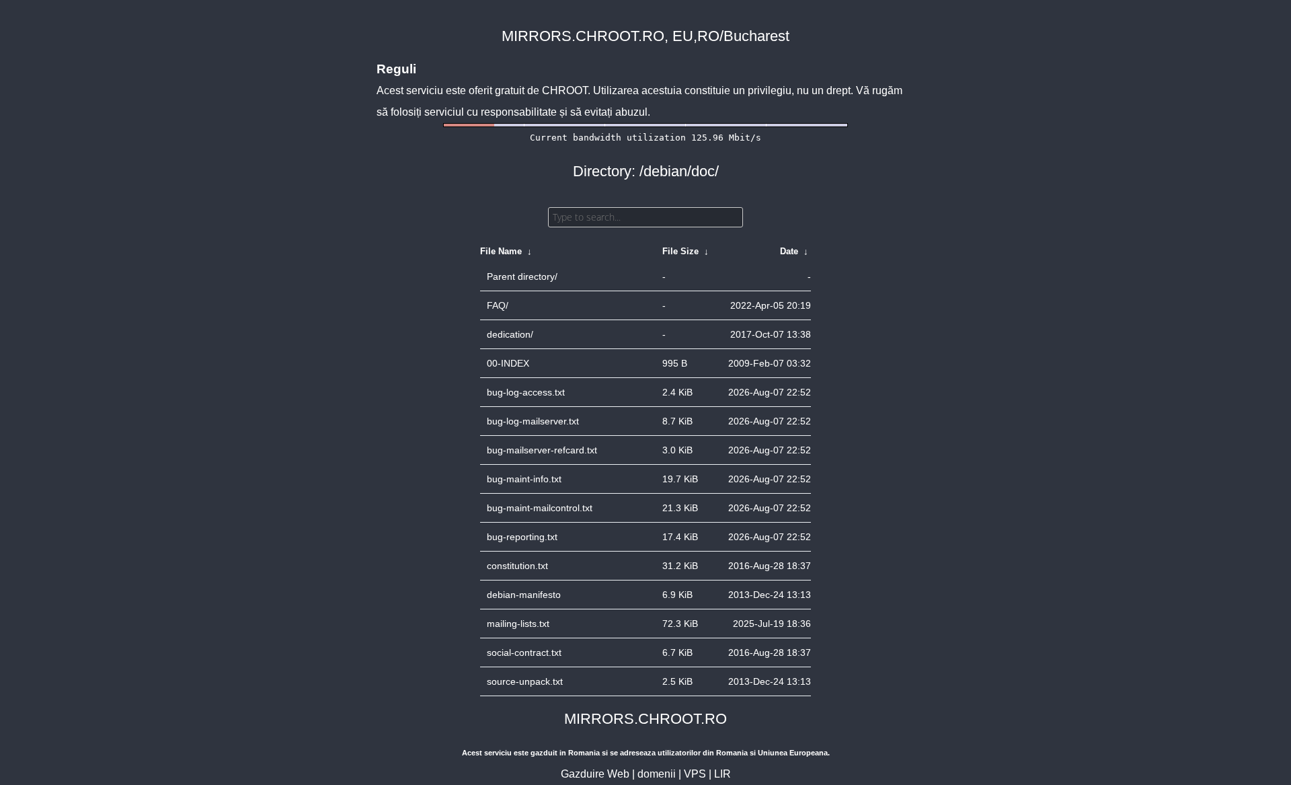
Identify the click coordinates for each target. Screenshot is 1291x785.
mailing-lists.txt (518, 623)
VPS (695, 774)
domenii (656, 774)
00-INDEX (508, 363)
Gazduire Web (595, 774)
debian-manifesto (524, 594)
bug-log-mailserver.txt (533, 421)
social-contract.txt (524, 652)
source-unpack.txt (525, 681)
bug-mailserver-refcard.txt (542, 450)
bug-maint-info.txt (524, 479)
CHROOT (565, 90)
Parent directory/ (522, 276)
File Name (501, 251)
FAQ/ (497, 305)
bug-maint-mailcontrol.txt (539, 507)
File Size (680, 251)
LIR (722, 774)
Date (789, 251)
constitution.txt (517, 565)
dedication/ (510, 334)
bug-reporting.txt (522, 536)
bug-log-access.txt (526, 392)
